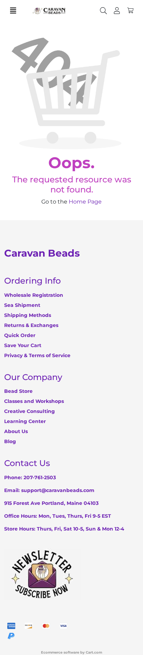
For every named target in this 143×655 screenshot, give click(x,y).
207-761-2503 (40, 477)
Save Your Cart (22, 345)
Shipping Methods (27, 315)
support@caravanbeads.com (57, 490)
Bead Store (18, 391)
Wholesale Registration (33, 295)
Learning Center (25, 421)
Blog (10, 441)
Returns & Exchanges (31, 325)
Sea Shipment (22, 305)
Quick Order (19, 335)
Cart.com (94, 652)
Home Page (85, 201)
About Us (16, 431)
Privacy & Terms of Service (37, 355)
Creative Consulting (29, 411)
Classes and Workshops (34, 401)
